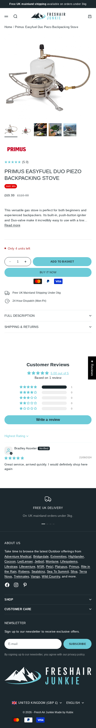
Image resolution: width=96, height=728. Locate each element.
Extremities (58, 556)
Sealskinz (38, 571)
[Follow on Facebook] (7, 585)
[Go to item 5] (69, 129)
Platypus (61, 566)
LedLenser (25, 561)
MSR (40, 566)
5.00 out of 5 (60, 373)
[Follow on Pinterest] (25, 585)
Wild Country (51, 576)
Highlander (76, 556)
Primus (74, 566)
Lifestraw (10, 566)
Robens (23, 571)
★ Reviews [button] (92, 368)
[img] (14, 458)
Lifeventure (27, 566)
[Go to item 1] (10, 129)
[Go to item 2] (25, 129)
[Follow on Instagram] (16, 585)
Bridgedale (41, 556)
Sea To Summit (58, 571)
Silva (74, 571)
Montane (52, 561)
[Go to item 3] (40, 129)
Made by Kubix (64, 712)
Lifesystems (68, 561)
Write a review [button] (48, 420)
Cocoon (10, 561)
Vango (35, 576)
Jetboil (39, 561)
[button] (29, 387)
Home (8, 27)
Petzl (49, 566)
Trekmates (21, 576)
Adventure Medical (17, 556)
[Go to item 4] (55, 129)
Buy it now (48, 272)
